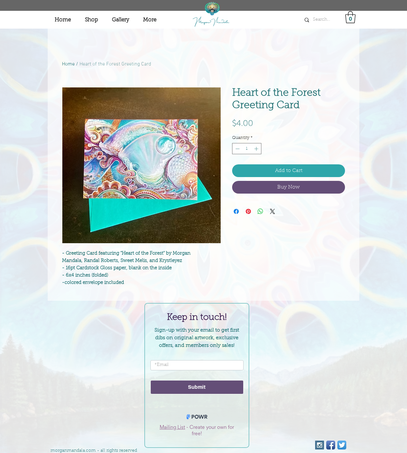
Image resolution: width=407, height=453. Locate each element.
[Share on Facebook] (236, 211)
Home (68, 64)
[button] (350, 17)
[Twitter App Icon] (341, 445)
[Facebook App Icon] (330, 445)
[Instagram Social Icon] (319, 445)
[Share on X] (272, 211)
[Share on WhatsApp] (260, 211)
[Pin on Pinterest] (248, 211)
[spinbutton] (247, 148)
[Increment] (257, 148)
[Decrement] (237, 148)
